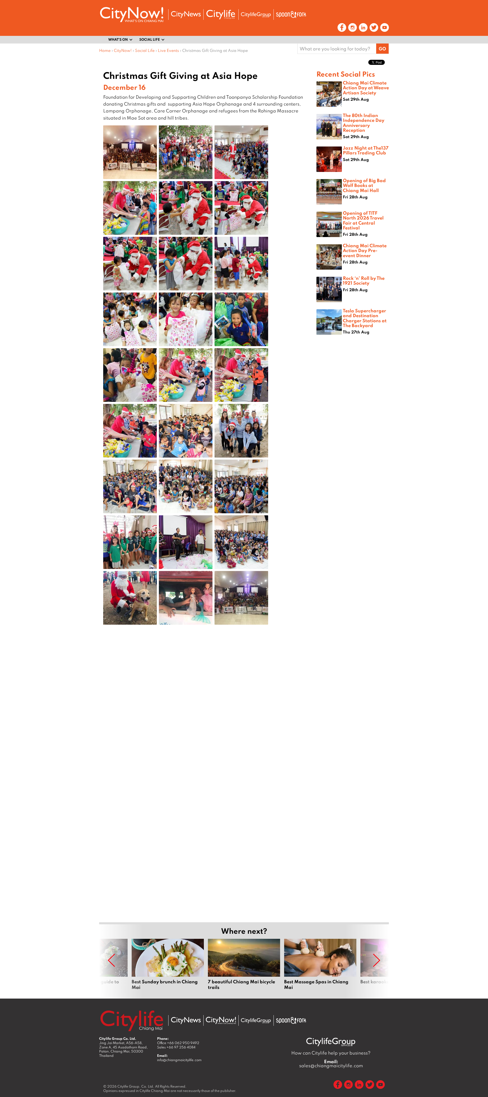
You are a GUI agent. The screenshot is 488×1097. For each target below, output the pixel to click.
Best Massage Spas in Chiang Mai (320, 964)
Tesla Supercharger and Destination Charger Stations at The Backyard (365, 318)
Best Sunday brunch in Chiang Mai (168, 964)
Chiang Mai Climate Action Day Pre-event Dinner (365, 250)
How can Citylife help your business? (331, 1053)
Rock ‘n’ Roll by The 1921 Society (364, 280)
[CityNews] (185, 15)
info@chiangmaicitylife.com (179, 1060)
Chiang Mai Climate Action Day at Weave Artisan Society (366, 87)
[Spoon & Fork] (291, 14)
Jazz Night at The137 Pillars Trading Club (366, 150)
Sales (176, 1047)
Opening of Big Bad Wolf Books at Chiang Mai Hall (364, 185)
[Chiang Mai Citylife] (220, 14)
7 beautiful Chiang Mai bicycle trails (244, 964)
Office (178, 1043)
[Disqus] (207, 709)
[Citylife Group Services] (255, 14)
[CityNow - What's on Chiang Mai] (220, 1020)
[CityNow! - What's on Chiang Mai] (131, 14)
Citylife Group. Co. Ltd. (135, 1086)
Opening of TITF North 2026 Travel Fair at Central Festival (363, 220)
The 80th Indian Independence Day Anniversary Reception (363, 122)
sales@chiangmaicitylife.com (331, 1064)
